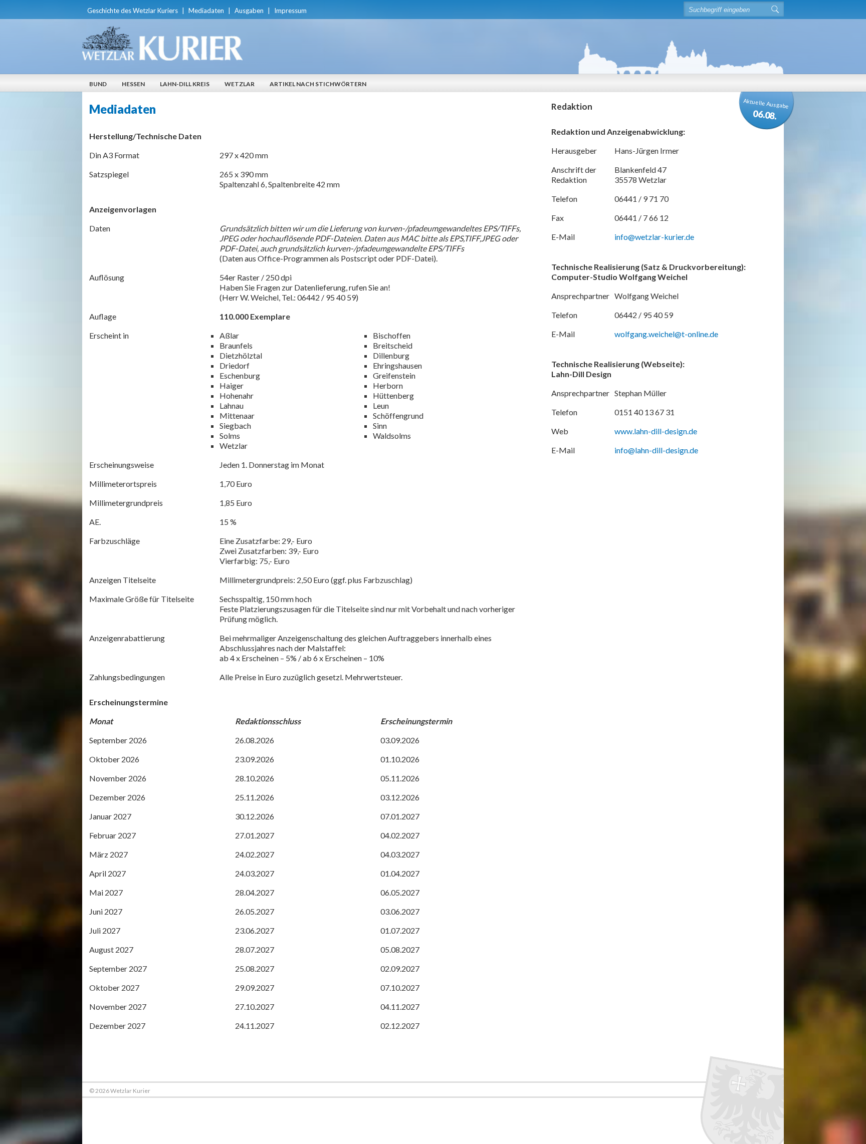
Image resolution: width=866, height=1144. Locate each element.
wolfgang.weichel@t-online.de (666, 334)
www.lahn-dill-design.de (655, 431)
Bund (98, 84)
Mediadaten (206, 11)
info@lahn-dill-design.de (656, 450)
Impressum (290, 11)
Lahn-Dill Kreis (184, 84)
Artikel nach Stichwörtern (318, 84)
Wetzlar (240, 84)
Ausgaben (249, 11)
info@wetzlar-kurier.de (654, 236)
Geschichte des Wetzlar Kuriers (132, 11)
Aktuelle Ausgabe (766, 109)
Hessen (133, 84)
